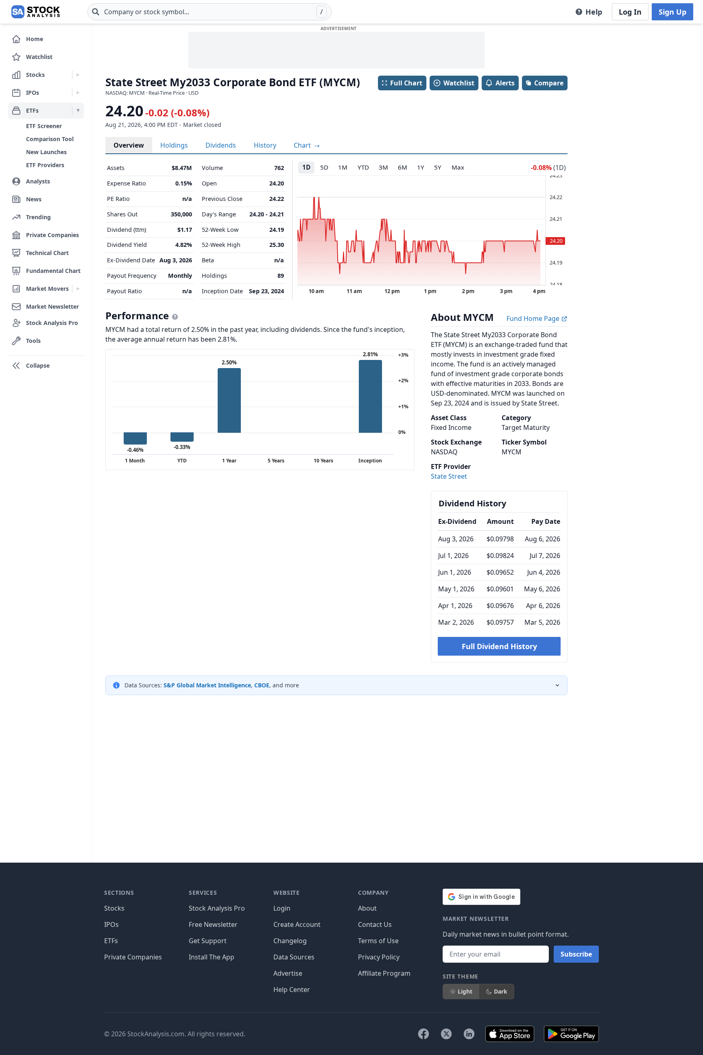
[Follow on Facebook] (423, 1033)
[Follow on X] (446, 1033)
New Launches (46, 152)
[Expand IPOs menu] (78, 93)
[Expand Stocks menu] (78, 75)
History (265, 145)
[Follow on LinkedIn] (469, 1033)
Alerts (505, 82)
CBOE (261, 685)
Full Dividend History (499, 646)
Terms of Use (378, 940)
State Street (449, 476)
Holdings (174, 145)
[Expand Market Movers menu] (78, 289)
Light (465, 991)
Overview (129, 145)
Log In (630, 12)
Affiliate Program (384, 973)
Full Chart (406, 82)
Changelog (290, 940)
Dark (500, 991)
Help (593, 12)
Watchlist (458, 82)
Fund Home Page (534, 318)
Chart (303, 145)
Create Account (297, 924)
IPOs (111, 924)
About (367, 908)
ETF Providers (45, 165)
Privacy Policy (379, 957)
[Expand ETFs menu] (78, 111)
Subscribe (576, 954)
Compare (548, 82)
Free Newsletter (213, 924)
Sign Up (672, 12)
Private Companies (133, 957)
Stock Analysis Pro (217, 908)
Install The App (211, 957)
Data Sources (293, 957)
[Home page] (35, 11)
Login (281, 908)
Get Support (208, 940)
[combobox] (209, 11)
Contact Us (375, 924)
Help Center (291, 989)
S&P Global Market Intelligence (207, 685)
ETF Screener (44, 126)
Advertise (287, 973)
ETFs (111, 940)
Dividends (220, 145)
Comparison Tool (50, 139)
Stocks (114, 908)
